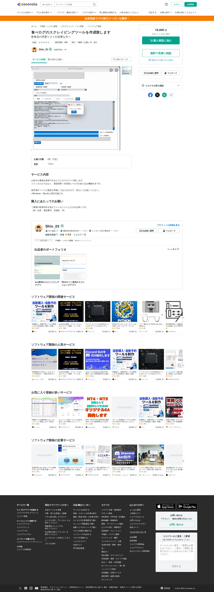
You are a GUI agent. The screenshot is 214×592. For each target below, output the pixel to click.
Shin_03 (52, 226)
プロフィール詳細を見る (168, 225)
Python (50, 164)
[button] (161, 85)
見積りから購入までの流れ (162, 60)
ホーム (34, 26)
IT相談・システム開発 (48, 26)
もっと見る (171, 249)
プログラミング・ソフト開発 (72, 26)
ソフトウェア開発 (94, 26)
